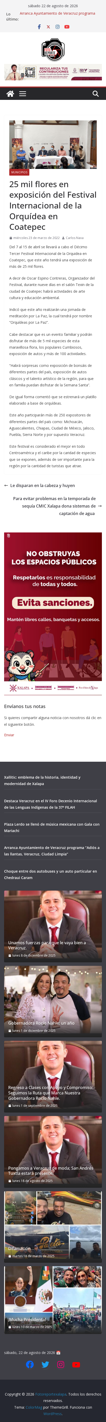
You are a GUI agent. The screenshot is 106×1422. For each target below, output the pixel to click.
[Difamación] (53, 1225)
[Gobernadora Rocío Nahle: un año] (53, 1000)
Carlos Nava (75, 238)
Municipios (19, 172)
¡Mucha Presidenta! (27, 1319)
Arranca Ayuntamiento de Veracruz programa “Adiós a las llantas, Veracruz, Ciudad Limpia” (57, 17)
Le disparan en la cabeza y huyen (42, 485)
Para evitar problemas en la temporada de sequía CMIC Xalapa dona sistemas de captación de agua (54, 506)
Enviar (9, 734)
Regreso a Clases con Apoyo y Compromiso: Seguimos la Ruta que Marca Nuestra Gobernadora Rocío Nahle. (50, 1093)
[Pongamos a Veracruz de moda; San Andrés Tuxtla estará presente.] (53, 1150)
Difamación (19, 1248)
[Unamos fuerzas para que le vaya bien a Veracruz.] (53, 924)
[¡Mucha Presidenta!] (53, 1300)
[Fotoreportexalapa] (10, 94)
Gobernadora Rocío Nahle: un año (41, 1023)
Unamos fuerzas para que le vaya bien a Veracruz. (47, 945)
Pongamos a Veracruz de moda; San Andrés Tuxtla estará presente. (50, 1171)
